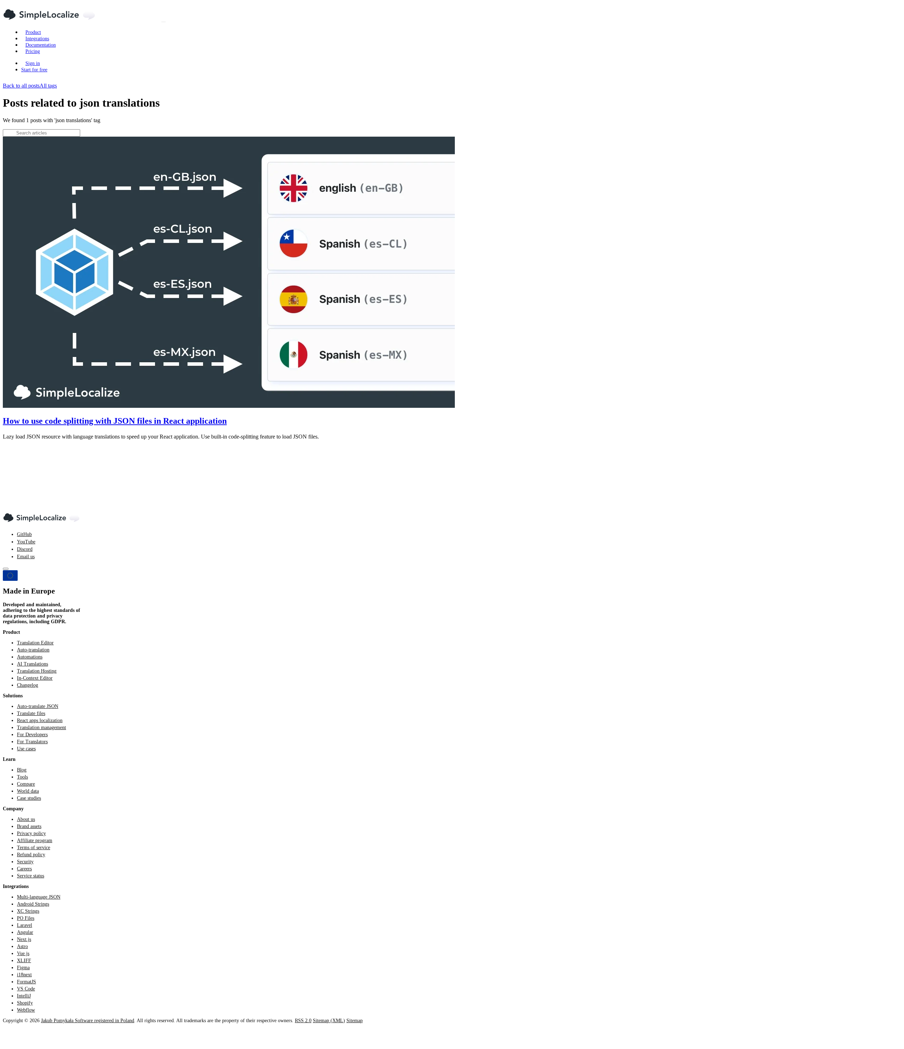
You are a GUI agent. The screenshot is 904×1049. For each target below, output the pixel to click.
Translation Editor (35, 642)
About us (26, 819)
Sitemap (354, 1020)
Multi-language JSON (38, 897)
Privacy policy (31, 833)
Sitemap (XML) (329, 1020)
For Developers (32, 734)
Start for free (34, 69)
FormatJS (26, 981)
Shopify (25, 1003)
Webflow (26, 1010)
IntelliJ (24, 996)
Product (33, 32)
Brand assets (29, 826)
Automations (29, 657)
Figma (23, 967)
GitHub (24, 534)
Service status (30, 875)
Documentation (40, 45)
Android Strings (33, 904)
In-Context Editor (35, 678)
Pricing (32, 51)
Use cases (26, 748)
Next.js (24, 939)
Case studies (29, 798)
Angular (25, 932)
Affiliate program (34, 840)
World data (28, 791)
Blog (21, 770)
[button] (452, 313)
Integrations (37, 38)
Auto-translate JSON (37, 706)
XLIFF (24, 960)
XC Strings (28, 911)
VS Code (26, 988)
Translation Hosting (36, 671)
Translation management (41, 727)
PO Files (25, 918)
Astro (22, 946)
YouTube (26, 541)
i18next (24, 974)
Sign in (32, 63)
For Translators (32, 741)
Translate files (31, 713)
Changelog (27, 685)
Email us (26, 556)
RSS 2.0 (303, 1020)
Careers (24, 868)
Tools (22, 777)
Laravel (24, 925)
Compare (26, 784)
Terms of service (33, 847)
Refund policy (31, 854)
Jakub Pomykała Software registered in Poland (87, 1020)
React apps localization (40, 720)
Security (25, 861)
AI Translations (32, 664)
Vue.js (23, 953)
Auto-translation (33, 649)
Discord (24, 549)
